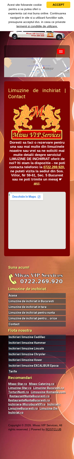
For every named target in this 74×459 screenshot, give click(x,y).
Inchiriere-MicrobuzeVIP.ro (26, 404)
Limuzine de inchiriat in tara (27, 307)
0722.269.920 (53, 167)
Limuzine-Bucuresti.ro (48, 388)
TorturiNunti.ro (18, 392)
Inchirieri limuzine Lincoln (26, 348)
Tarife (13, 371)
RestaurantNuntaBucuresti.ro (29, 396)
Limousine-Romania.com (48, 392)
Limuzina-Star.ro (19, 388)
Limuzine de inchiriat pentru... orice (33, 318)
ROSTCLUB (53, 429)
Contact (14, 324)
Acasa (13, 295)
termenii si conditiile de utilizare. (37, 26)
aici (36, 183)
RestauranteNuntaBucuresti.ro (29, 400)
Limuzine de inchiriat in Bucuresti (31, 301)
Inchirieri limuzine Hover (25, 360)
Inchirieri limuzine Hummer (27, 342)
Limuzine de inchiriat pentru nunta (32, 312)
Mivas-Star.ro (17, 384)
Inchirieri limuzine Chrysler (27, 354)
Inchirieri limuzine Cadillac (27, 337)
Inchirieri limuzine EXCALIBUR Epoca (34, 365)
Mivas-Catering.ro (41, 384)
